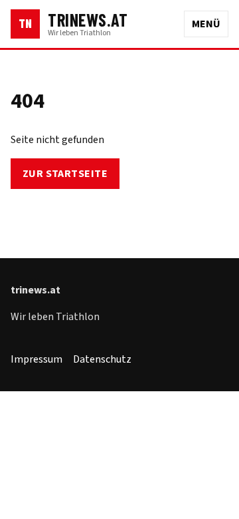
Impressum (36, 359)
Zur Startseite (65, 173)
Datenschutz (102, 359)
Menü (206, 24)
